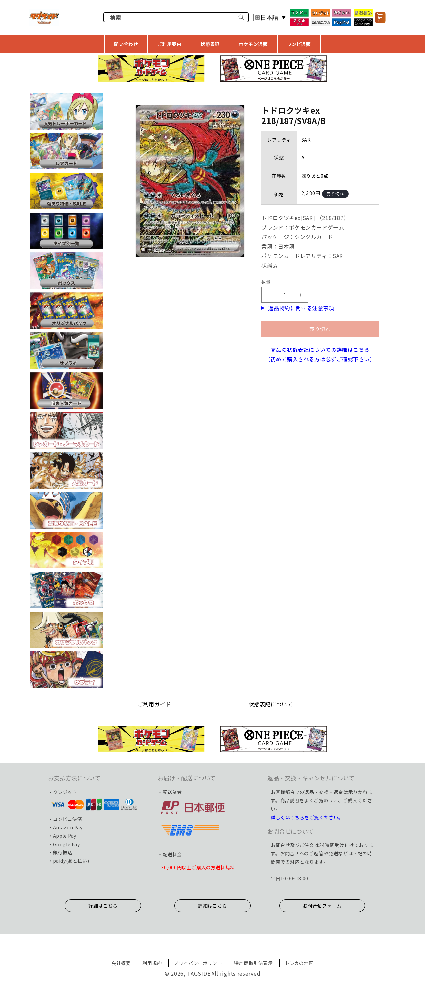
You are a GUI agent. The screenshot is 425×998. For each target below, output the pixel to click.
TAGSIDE (198, 973)
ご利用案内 (169, 44)
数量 (265, 282)
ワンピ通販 (299, 44)
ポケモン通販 (253, 44)
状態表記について (271, 704)
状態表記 (209, 44)
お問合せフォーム (322, 905)
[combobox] (176, 17)
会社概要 (120, 963)
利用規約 (152, 963)
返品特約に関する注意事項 (301, 308)
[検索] (241, 17)
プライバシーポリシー (198, 963)
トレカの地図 (299, 963)
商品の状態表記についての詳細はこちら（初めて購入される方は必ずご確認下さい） (320, 354)
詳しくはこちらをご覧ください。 (307, 817)
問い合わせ (126, 44)
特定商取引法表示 (253, 963)
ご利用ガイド (154, 704)
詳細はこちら (103, 905)
